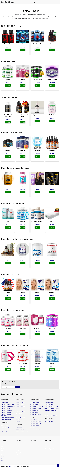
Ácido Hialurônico (19, 413)
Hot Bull (3, 452)
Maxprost (18, 442)
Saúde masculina (4, 402)
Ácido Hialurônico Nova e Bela (37, 446)
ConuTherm (3, 456)
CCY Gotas (18, 450)
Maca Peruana (19, 419)
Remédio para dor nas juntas (36, 429)
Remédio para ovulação (6, 429)
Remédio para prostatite (6, 419)
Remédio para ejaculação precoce (8, 406)
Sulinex (17, 448)
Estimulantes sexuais (20, 402)
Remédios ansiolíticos (34, 412)
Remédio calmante (34, 404)
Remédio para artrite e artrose (36, 423)
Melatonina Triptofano (20, 444)
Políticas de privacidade (50, 448)
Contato (47, 446)
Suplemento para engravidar (7, 431)
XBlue (32, 444)
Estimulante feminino (20, 404)
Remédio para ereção (5, 408)
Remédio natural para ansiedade (37, 406)
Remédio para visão (48, 421)
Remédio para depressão (35, 408)
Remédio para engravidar (6, 427)
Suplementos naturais (20, 411)
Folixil (17, 446)
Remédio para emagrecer (21, 429)
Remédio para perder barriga (22, 431)
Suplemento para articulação (36, 419)
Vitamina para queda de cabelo (50, 410)
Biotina (17, 415)
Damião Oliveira (7, 2)
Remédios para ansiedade (35, 414)
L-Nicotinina (18, 454)
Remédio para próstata (6, 412)
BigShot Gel (3, 458)
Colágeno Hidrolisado (20, 417)
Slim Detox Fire (34, 442)
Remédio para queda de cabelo (51, 406)
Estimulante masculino (20, 406)
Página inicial (48, 442)
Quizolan (3, 446)
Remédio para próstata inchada (7, 417)
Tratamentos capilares (49, 402)
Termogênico (18, 421)
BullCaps (3, 460)
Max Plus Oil (3, 444)
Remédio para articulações (35, 421)
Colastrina (3, 450)
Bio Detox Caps (4, 454)
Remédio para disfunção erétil (7, 404)
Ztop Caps (3, 448)
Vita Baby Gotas (19, 452)
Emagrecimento (19, 427)
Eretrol (2, 442)
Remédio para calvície (49, 404)
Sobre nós (47, 444)
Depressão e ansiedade (35, 402)
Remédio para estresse (35, 410)
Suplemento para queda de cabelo (51, 408)
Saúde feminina (4, 425)
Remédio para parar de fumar (50, 415)
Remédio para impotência (6, 410)
